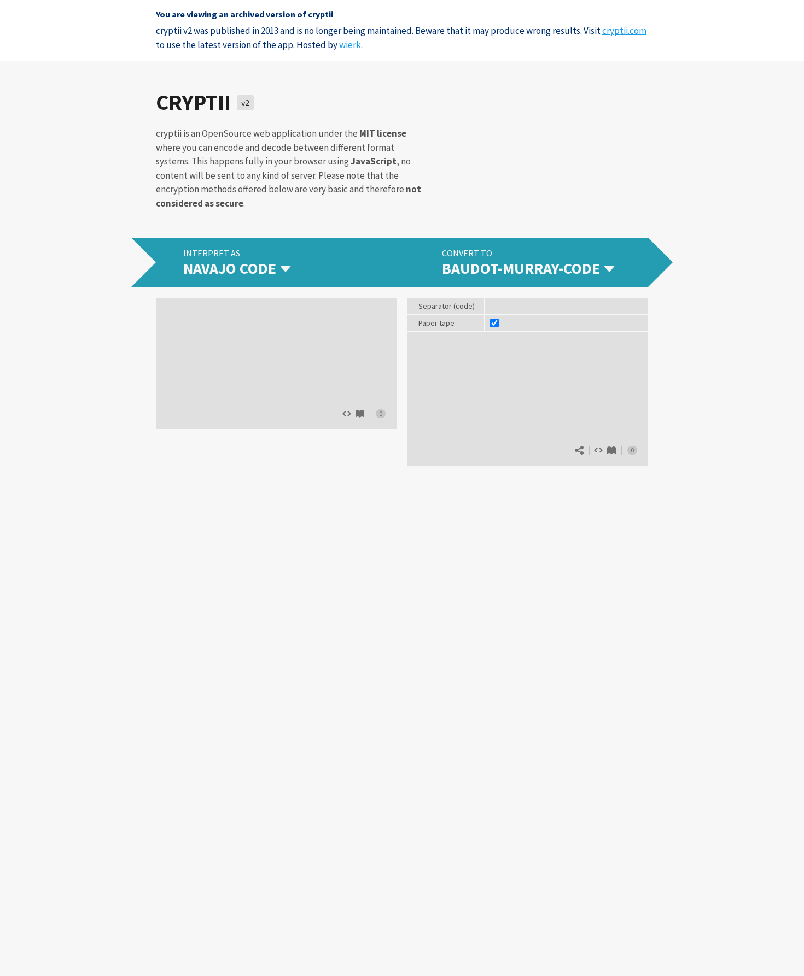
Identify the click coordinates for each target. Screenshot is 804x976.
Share (579, 450)
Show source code (598, 450)
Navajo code (360, 413)
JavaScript (374, 161)
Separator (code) (446, 306)
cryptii (193, 102)
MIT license (382, 133)
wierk (350, 45)
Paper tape (436, 323)
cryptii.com (624, 31)
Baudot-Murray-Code (611, 450)
